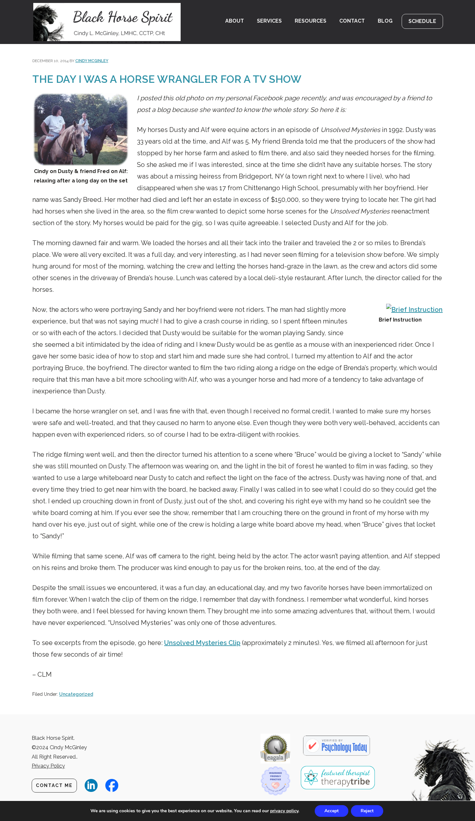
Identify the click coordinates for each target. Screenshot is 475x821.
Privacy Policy (48, 766)
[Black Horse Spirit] (110, 22)
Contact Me (54, 785)
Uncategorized (76, 694)
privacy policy (284, 811)
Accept (331, 811)
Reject (367, 811)
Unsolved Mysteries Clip (202, 643)
